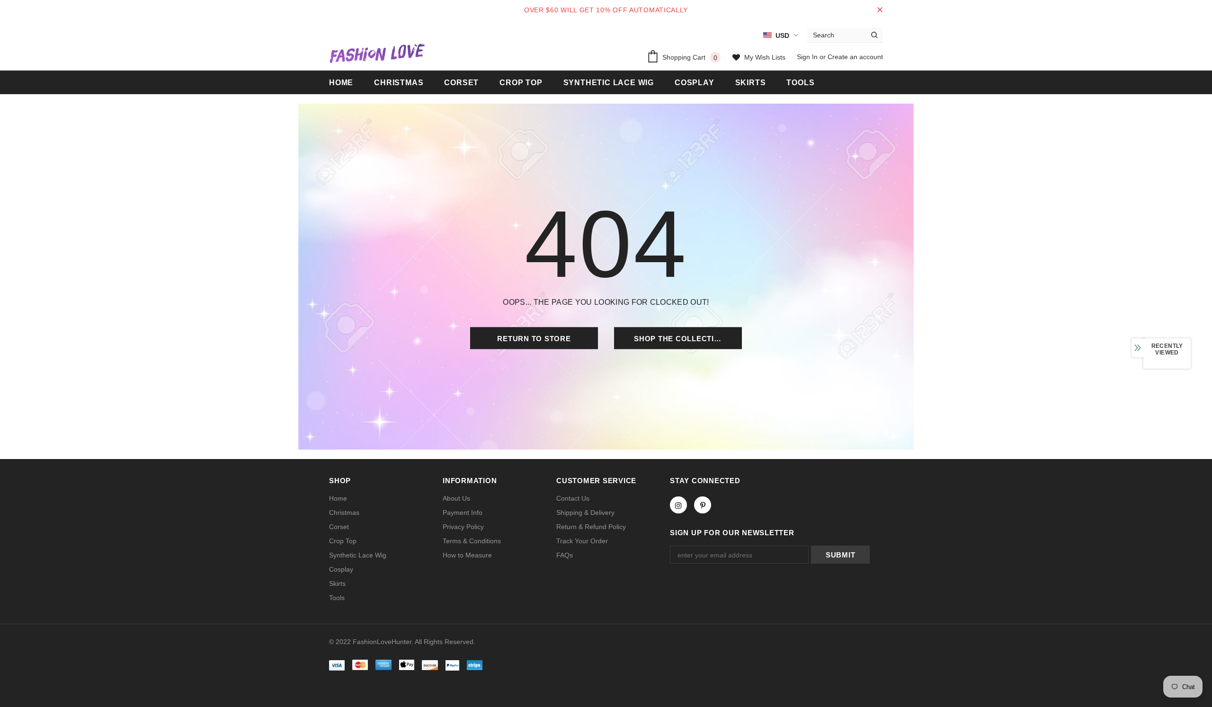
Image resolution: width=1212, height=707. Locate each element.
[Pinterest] (702, 504)
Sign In (808, 57)
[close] (879, 10)
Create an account (855, 57)
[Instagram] (678, 504)
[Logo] (377, 53)
